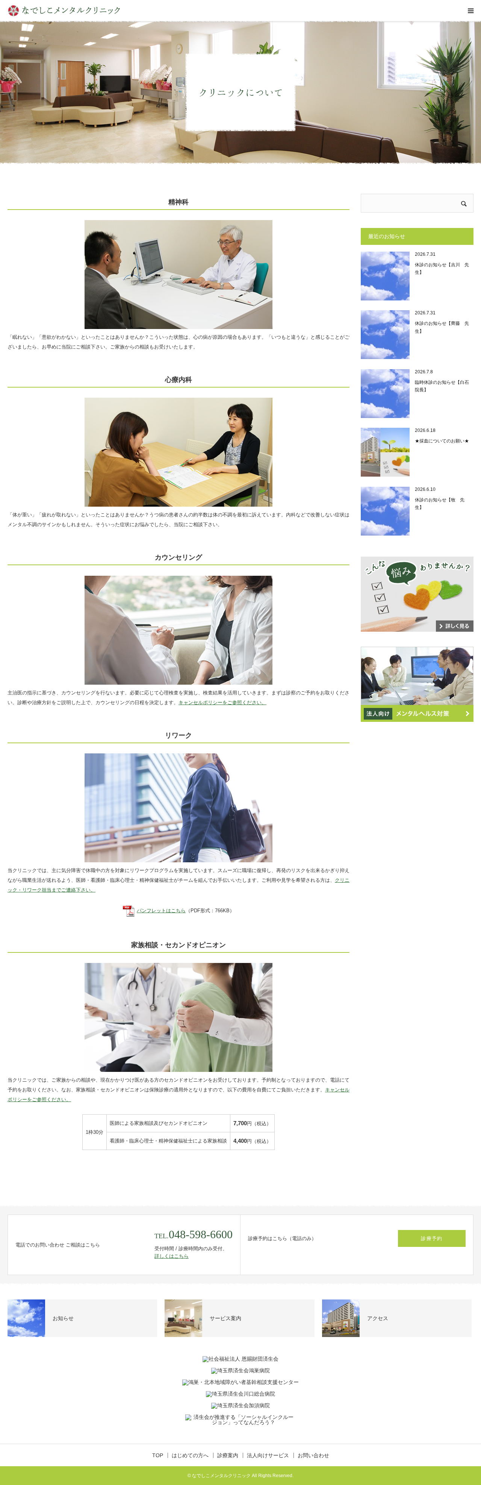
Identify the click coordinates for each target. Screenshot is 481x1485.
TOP (157, 1455)
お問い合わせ (313, 1455)
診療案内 (227, 1455)
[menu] (470, 10)
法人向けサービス (268, 1455)
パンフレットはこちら (161, 910)
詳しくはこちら (171, 1256)
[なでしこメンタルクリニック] (64, 11)
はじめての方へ (190, 1455)
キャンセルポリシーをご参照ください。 (222, 702)
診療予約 (431, 1238)
